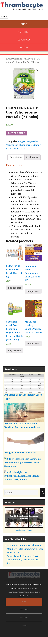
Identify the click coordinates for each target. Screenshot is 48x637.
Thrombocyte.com (23, 584)
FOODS (24, 47)
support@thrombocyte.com (28, 588)
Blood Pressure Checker (24, 530)
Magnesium (33, 141)
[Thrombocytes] (24, 574)
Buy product (16, 133)
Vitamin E (14, 148)
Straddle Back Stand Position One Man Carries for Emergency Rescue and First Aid (25, 549)
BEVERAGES (24, 40)
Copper (22, 141)
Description (16, 157)
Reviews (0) (32, 157)
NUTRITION (24, 32)
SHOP (24, 24)
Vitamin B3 (18, 59)
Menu (4, 16)
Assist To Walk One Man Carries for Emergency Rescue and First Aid (23, 559)
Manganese (12, 145)
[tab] (16, 157)
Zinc (23, 148)
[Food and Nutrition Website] (22, 6)
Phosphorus (25, 145)
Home (9, 59)
